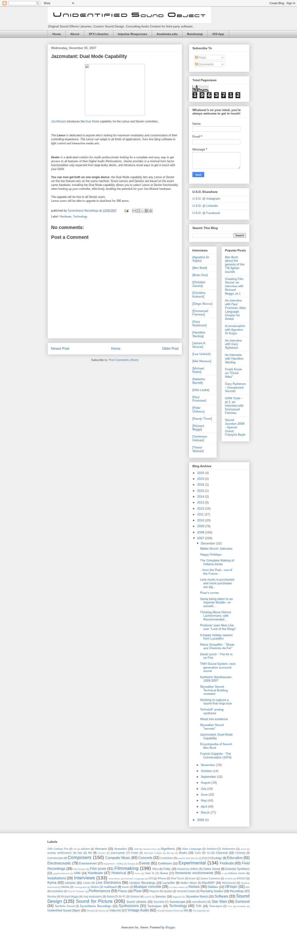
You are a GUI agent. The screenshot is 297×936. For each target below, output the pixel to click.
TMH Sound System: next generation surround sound (217, 667)
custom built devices (188, 858)
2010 (201, 520)
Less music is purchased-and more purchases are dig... (217, 583)
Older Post (170, 348)
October (207, 771)
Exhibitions (165, 863)
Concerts (145, 858)
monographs (80, 887)
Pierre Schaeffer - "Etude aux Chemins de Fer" (217, 646)
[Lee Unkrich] (201, 354)
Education (235, 858)
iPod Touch (177, 878)
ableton (85, 848)
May (204, 800)
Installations (56, 878)
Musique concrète (147, 887)
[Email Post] (126, 210)
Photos (122, 891)
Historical (119, 873)
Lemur (87, 882)
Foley (167, 868)
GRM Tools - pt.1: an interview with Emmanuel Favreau (234, 405)
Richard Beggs (70, 896)
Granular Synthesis (237, 868)
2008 (201, 532)
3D (74, 849)
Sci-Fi (121, 896)
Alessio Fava (149, 849)
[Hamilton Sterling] (198, 334)
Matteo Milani (188, 882)
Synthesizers (129, 906)
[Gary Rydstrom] (199, 323)
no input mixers (177, 887)
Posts (202, 57)
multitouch (110, 887)
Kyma (51, 882)
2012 (201, 508)
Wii (186, 910)
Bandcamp (195, 34)
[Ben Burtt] (199, 267)
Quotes (168, 891)
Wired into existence (214, 719)
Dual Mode (92, 121)
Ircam (192, 878)
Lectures (70, 882)
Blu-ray (170, 853)
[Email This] (134, 211)
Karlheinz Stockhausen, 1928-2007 (216, 678)
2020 (201, 473)
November (208, 765)
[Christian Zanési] (198, 284)
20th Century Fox (57, 848)
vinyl (159, 910)
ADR (136, 849)
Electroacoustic (59, 863)
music (125, 886)
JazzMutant (58, 121)
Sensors (160, 896)
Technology (80, 216)
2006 (201, 820)
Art (90, 852)
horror (137, 873)
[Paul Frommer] (199, 398)
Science (135, 896)
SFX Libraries (98, 34)
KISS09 (229, 878)
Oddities (213, 887)
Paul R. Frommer (76, 891)
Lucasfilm (169, 882)
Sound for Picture (94, 901)
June (205, 794)
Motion (95, 886)
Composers (80, 857)
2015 (201, 490)
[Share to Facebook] (146, 211)
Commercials (55, 858)
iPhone (162, 878)
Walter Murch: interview (216, 548)
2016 (201, 484)
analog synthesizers (59, 852)
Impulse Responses (132, 34)
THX (198, 906)
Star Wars (219, 901)
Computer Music (117, 858)
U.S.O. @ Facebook (206, 213)
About (74, 34)
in (223, 873)
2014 (201, 496)
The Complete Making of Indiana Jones (217, 562)
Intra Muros (114, 878)
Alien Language (191, 848)
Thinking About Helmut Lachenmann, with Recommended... (215, 615)
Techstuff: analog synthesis (212, 711)
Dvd (204, 858)
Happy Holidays (211, 554)
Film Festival (79, 869)
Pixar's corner (209, 592)
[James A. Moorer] (199, 344)
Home (56, 34)
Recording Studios (211, 891)
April (204, 806)
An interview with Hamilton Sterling (234, 358)
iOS (150, 878)
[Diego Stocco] (202, 303)
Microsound (229, 882)
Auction (101, 853)
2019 (201, 478)
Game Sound (211, 868)
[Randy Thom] (202, 418)
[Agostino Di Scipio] (200, 259)
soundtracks (199, 901)
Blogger (170, 927)
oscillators (57, 891)
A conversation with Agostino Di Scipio (235, 329)
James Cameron (210, 878)
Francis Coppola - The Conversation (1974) (216, 755)
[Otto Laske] (200, 390)
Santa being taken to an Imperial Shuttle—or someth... (216, 602)
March (205, 812)
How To (150, 873)
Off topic (231, 887)
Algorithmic (168, 848)
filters (155, 868)
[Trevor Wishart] (198, 449)
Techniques (154, 906)
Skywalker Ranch (197, 896)
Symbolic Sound (65, 906)
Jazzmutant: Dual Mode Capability (216, 736)
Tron (230, 906)
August (206, 782)
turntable (241, 906)
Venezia (91, 910)
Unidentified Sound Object (63, 910)
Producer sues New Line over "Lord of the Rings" (218, 627)
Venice (102, 910)
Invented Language (134, 878)
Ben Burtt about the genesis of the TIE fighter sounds (234, 264)
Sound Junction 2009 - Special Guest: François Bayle (235, 427)
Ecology (217, 858)
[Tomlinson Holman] (199, 438)
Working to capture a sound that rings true (216, 701)
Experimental (192, 862)
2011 (201, 514)
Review (51, 896)
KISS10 (241, 878)
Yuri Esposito (199, 910)
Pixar (137, 891)
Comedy (240, 852)
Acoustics (120, 848)
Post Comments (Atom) (123, 360)
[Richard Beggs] (198, 427)
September (209, 776)
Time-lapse (215, 906)
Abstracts (101, 848)
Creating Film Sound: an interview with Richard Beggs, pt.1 (234, 286)
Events (144, 863)
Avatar (134, 852)
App (79, 852)
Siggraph (177, 897)
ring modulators (92, 896)
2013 (201, 502)
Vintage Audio (138, 910)
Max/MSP (208, 882)
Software (221, 896)
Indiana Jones (236, 873)
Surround (242, 901)
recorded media (186, 891)
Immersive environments (194, 873)
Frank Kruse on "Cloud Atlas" (233, 372)
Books (183, 852)
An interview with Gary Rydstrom (233, 344)
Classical (221, 852)
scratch (148, 897)
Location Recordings (142, 882)
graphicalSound (61, 873)
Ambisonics (228, 848)
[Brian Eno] (200, 275)
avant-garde (118, 852)
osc (247, 886)
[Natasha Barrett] (198, 380)
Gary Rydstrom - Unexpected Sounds (235, 387)
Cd (208, 852)
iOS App (218, 34)
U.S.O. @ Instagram (206, 198)
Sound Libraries (136, 901)
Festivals (227, 863)
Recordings (237, 891)
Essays (131, 863)
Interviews (84, 877)
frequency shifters (188, 868)
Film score (98, 868)
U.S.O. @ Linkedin (205, 205)
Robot (110, 896)
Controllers (166, 858)
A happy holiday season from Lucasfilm (216, 636)
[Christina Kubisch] (198, 294)
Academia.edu (167, 34)
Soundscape (177, 901)
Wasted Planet (172, 910)
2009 (201, 526)
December (208, 543)
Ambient (212, 848)
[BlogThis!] (138, 211)
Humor (164, 873)
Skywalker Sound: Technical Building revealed (214, 690)
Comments (206, 64)
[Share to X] (142, 211)
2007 (201, 538)
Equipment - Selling (113, 863)
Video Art (115, 910)
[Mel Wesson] (201, 361)
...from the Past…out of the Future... (216, 571)
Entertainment (88, 863)
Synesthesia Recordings (95, 906)
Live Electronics (108, 882)
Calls (198, 852)
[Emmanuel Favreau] (200, 312)
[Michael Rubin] (198, 370)
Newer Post (60, 348)
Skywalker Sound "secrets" (212, 726)
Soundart (159, 901)
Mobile (66, 886)
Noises (194, 887)
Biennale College (153, 853)
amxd (243, 849)
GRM (77, 873)
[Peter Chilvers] (198, 409)
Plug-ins (154, 891)
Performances (99, 891)
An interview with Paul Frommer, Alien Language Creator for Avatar (235, 309)
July (204, 788)
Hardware (65, 216)
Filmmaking (126, 868)
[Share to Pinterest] (150, 211)
